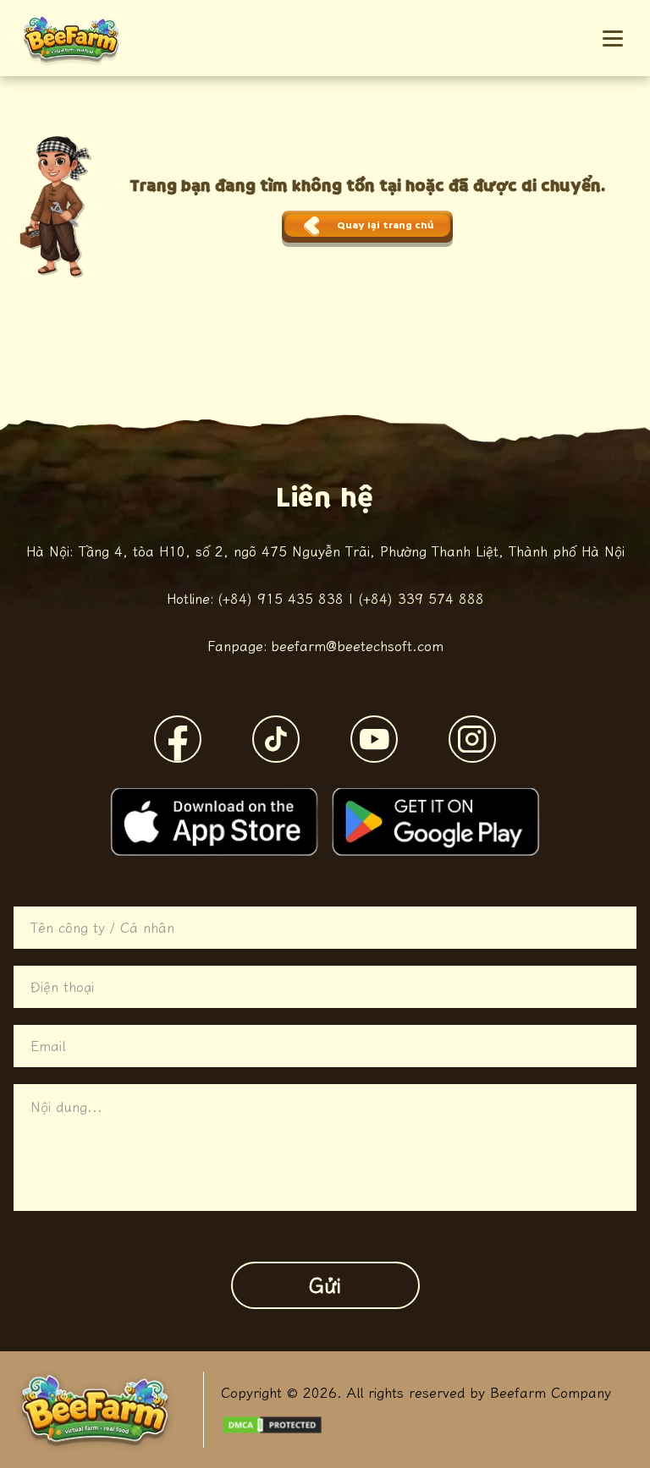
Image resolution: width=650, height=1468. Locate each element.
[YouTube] (374, 739)
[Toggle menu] (613, 38)
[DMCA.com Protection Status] (272, 1425)
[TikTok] (276, 739)
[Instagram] (472, 739)
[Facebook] (177, 739)
